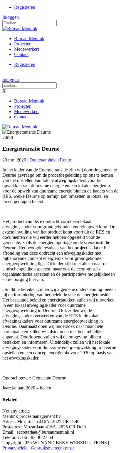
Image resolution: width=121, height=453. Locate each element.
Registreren (24, 7)
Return (66, 159)
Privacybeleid (15, 447)
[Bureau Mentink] (19, 28)
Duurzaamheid (43, 159)
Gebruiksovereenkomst (52, 447)
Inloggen (10, 17)
